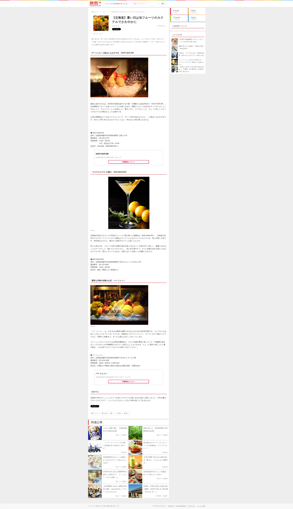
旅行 (127, 413)
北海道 (105, 413)
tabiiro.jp (100, 33)
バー (113, 413)
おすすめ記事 (177, 35)
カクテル (96, 413)
